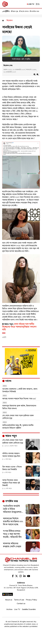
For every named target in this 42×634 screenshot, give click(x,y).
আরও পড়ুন (11, 436)
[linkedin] (24, 576)
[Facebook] (13, 576)
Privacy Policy (31, 600)
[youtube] (28, 576)
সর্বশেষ (8, 381)
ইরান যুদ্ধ (15, 11)
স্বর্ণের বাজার (25, 11)
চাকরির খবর (35, 11)
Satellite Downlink (29, 609)
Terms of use (19, 600)
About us (8, 600)
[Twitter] (16, 576)
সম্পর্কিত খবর (11, 501)
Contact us (21, 603)
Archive (9, 609)
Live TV (17, 609)
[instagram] (20, 576)
